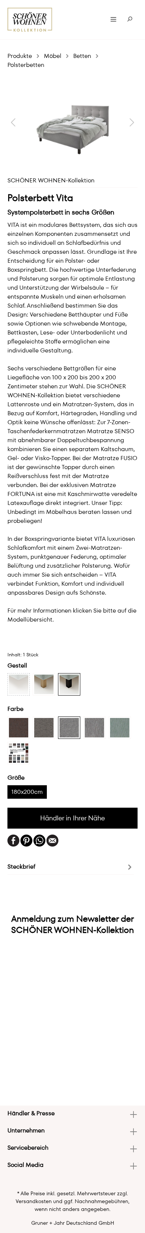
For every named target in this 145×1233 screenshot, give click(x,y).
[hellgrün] (120, 727)
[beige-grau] (94, 727)
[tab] (70, 866)
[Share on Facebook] (13, 840)
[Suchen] (130, 19)
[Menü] (113, 19)
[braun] (18, 727)
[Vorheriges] (13, 122)
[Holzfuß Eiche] (44, 684)
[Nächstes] (132, 122)
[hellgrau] (69, 727)
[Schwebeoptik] (18, 684)
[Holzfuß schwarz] (69, 684)
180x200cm (27, 791)
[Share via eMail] (52, 840)
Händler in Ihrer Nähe (72, 818)
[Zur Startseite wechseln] (29, 19)
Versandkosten (34, 1201)
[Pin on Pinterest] (26, 840)
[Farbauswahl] (18, 753)
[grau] (44, 727)
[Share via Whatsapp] (39, 840)
